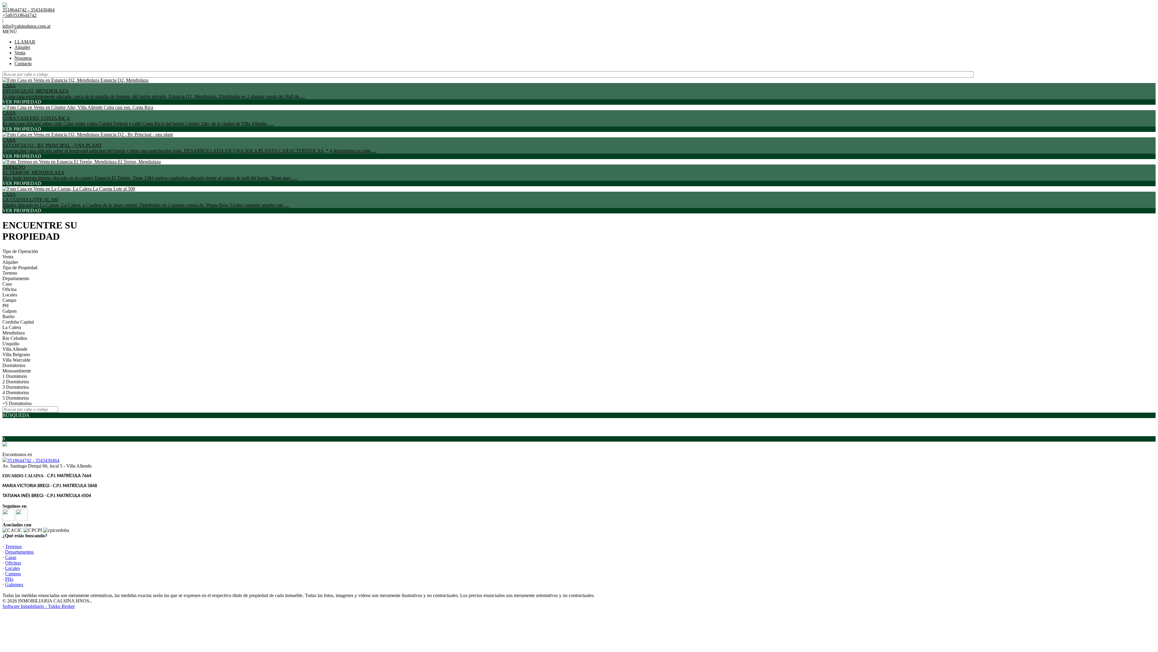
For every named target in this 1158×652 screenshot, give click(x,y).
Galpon (9, 311)
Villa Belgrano (16, 354)
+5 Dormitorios (17, 403)
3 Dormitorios (15, 387)
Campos (13, 573)
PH (5, 305)
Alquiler (22, 47)
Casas (10, 557)
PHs (9, 579)
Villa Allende (14, 349)
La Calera (11, 327)
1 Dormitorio (14, 376)
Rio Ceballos (14, 338)
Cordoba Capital (18, 321)
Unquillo (10, 343)
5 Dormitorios (15, 398)
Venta (19, 52)
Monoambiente (16, 370)
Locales (9, 294)
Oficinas (13, 562)
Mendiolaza (13, 332)
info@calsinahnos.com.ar (26, 26)
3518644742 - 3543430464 (33, 460)
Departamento (15, 278)
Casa (7, 283)
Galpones (14, 584)
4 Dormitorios (15, 392)
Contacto (23, 63)
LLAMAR (24, 41)
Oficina (9, 289)
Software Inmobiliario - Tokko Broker (38, 606)
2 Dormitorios (15, 381)
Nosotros (23, 58)
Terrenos (13, 546)
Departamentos (19, 552)
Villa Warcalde (16, 360)
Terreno (9, 273)
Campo (9, 300)
